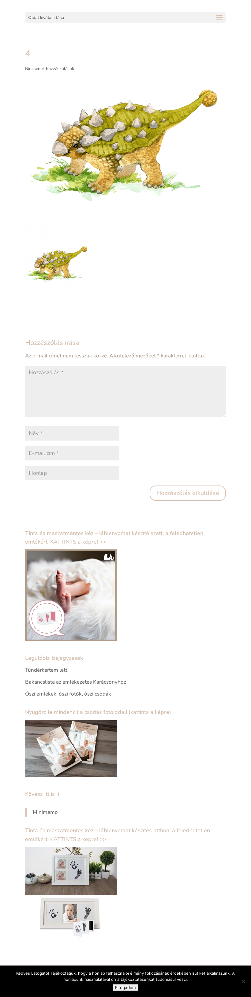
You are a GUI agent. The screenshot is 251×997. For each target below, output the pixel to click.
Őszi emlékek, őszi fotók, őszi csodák (68, 693)
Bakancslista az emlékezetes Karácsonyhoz (75, 681)
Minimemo (45, 812)
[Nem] (243, 981)
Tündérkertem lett (46, 670)
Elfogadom (125, 987)
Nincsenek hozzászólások (49, 69)
